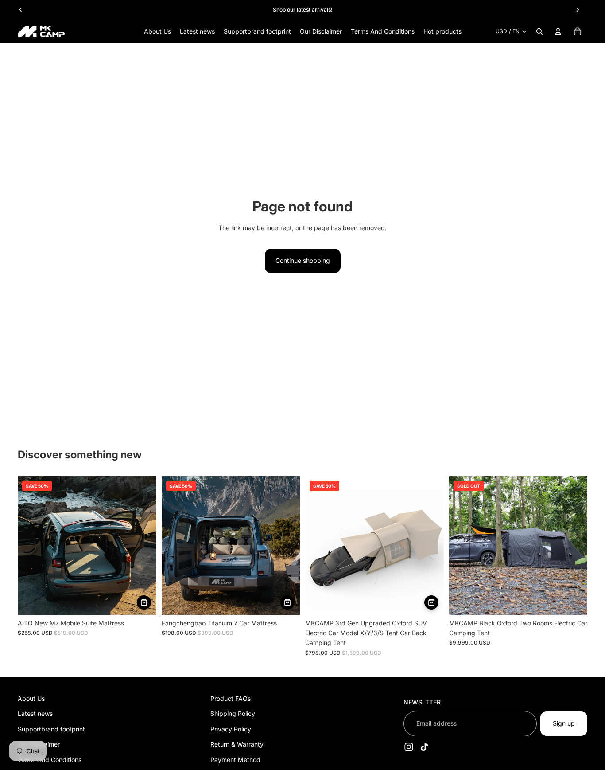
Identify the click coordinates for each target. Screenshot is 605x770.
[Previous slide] (21, 10)
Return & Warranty (237, 744)
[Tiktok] (424, 747)
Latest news (35, 714)
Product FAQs (230, 698)
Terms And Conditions (49, 759)
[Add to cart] (144, 602)
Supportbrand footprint (51, 729)
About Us (31, 698)
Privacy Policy (230, 729)
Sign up (564, 723)
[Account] (558, 31)
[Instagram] (408, 747)
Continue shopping (302, 260)
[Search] (539, 31)
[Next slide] (577, 10)
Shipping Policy (232, 714)
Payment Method (235, 759)
